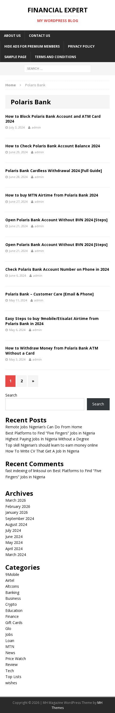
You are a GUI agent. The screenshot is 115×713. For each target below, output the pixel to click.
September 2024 (19, 518)
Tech (9, 670)
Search (11, 395)
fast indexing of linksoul (25, 470)
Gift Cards (13, 622)
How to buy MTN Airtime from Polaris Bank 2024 (51, 195)
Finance (12, 616)
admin (36, 127)
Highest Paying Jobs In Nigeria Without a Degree (47, 438)
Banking (12, 592)
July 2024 (13, 530)
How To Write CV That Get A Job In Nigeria (42, 451)
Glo (8, 628)
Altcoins (12, 586)
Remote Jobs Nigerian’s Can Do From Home (43, 426)
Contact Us (39, 35)
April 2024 (13, 548)
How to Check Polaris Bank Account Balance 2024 (52, 145)
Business (13, 598)
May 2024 (13, 542)
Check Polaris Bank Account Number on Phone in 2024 (57, 269)
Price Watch (15, 658)
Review (11, 664)
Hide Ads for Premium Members (32, 46)
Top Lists (13, 676)
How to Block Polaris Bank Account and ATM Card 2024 (53, 119)
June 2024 (13, 536)
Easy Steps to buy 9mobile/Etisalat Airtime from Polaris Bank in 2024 (52, 321)
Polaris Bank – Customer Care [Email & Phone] (49, 294)
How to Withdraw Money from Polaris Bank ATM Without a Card (51, 350)
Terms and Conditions (55, 57)
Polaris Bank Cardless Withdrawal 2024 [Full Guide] (53, 170)
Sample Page (15, 57)
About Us (12, 35)
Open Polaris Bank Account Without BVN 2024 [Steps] (56, 219)
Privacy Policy (81, 46)
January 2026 (16, 512)
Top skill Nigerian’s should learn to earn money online (51, 445)
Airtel (9, 580)
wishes (11, 682)
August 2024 (16, 524)
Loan (9, 640)
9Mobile (12, 574)
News (10, 652)
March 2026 (15, 500)
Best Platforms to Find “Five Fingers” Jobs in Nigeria (50, 433)
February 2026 (17, 506)
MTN (9, 646)
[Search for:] (57, 68)
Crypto (11, 604)
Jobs (9, 634)
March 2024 (15, 554)
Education (13, 610)
